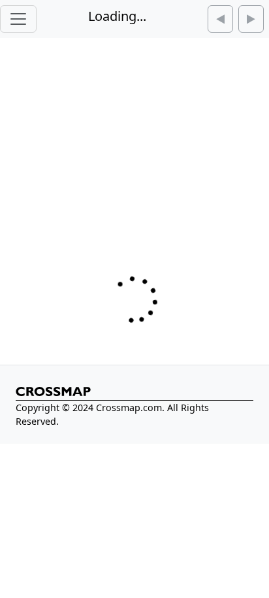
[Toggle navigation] (18, 19)
